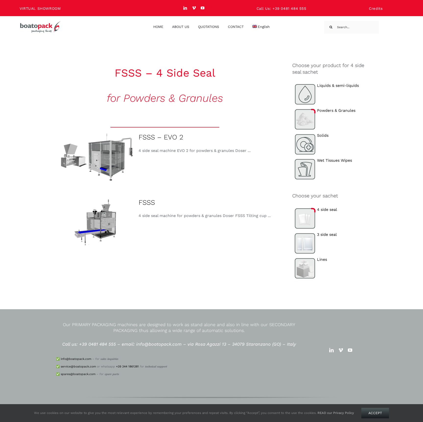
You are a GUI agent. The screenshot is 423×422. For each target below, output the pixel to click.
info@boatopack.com (76, 359)
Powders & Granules (336, 110)
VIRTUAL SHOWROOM (40, 8)
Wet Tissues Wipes (334, 160)
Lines (322, 259)
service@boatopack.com (78, 366)
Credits (376, 8)
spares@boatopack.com (78, 374)
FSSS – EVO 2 (161, 137)
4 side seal (327, 209)
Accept (375, 413)
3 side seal (327, 234)
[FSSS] (95, 222)
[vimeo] (194, 8)
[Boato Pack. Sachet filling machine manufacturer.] (40, 23)
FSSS (147, 202)
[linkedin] (185, 8)
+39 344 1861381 (127, 366)
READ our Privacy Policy (335, 413)
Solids (323, 135)
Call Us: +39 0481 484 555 (281, 8)
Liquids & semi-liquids (338, 85)
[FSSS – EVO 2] (95, 157)
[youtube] (203, 8)
